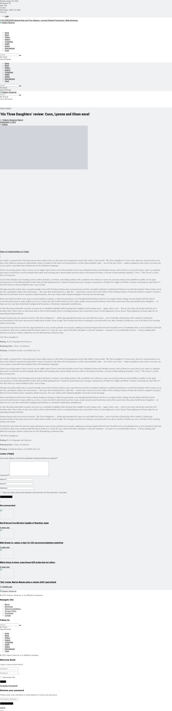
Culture (7, 46)
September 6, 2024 (8, 122)
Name (3, 479)
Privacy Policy (10, 611)
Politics (7, 37)
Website (3, 488)
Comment (4, 475)
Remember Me (9, 677)
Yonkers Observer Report (12, 120)
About (7, 604)
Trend (7, 50)
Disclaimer (9, 613)
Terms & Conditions (13, 609)
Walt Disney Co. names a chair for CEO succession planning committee (31, 542)
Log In (2, 708)
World (7, 35)
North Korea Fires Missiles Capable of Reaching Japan (24, 523)
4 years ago (5, 527)
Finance (7, 39)
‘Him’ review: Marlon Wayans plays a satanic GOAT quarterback (28, 582)
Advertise (9, 607)
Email (3, 484)
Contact (8, 615)
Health (7, 44)
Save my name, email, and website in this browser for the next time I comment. (35, 492)
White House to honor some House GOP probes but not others (27, 562)
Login (7, 16)
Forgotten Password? (9, 686)
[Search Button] (20, 55)
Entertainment (10, 48)
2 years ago (5, 547)
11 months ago (6, 587)
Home (7, 33)
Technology (9, 42)
